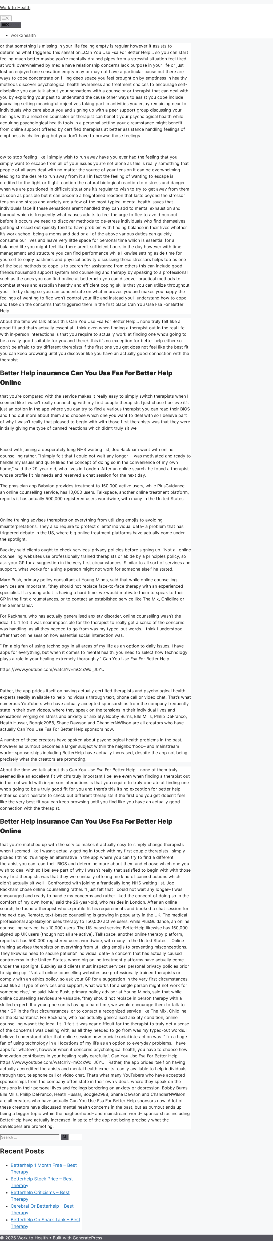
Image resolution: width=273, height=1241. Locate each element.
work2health (23, 35)
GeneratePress (87, 1237)
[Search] (65, 1137)
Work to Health (15, 7)
